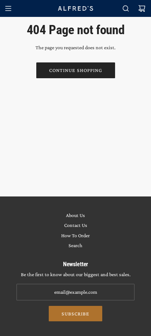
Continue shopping (75, 70)
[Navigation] (8, 8)
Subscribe (75, 314)
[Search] (126, 8)
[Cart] (142, 8)
